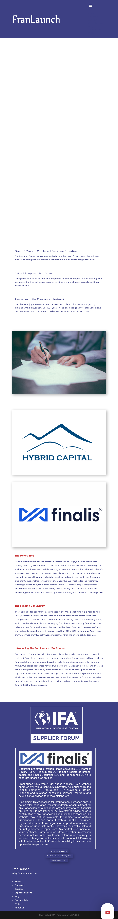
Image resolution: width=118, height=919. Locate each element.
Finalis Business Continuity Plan (59, 856)
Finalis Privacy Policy (59, 851)
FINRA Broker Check (59, 860)
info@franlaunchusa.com (34, 685)
